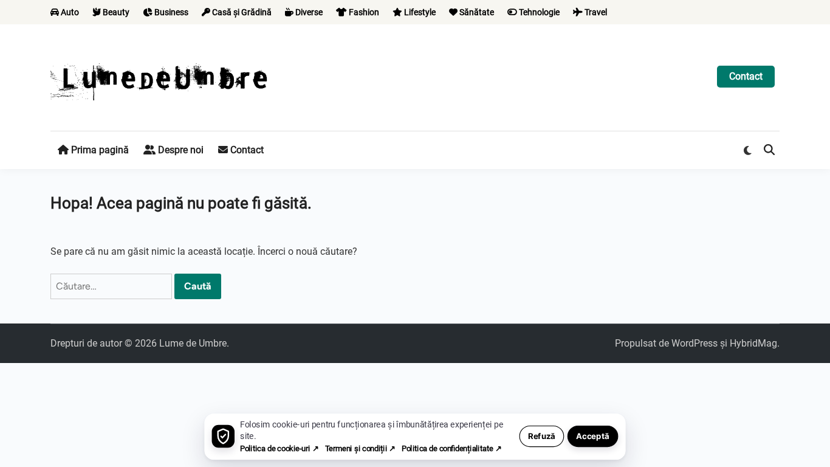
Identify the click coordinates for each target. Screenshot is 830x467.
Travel (595, 12)
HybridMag (753, 343)
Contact (746, 76)
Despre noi (180, 150)
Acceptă (592, 436)
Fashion (363, 12)
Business (170, 12)
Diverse (308, 12)
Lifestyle (419, 12)
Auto (69, 12)
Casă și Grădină (241, 12)
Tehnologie (538, 12)
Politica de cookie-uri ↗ (279, 448)
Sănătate (476, 12)
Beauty (115, 12)
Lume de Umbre (193, 343)
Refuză (541, 436)
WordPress (694, 343)
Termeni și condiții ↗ (360, 448)
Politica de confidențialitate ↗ (451, 448)
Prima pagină (99, 150)
